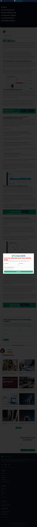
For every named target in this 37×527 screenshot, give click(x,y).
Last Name (21, 263)
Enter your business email (9, 267)
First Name (6, 263)
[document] (18, 263)
